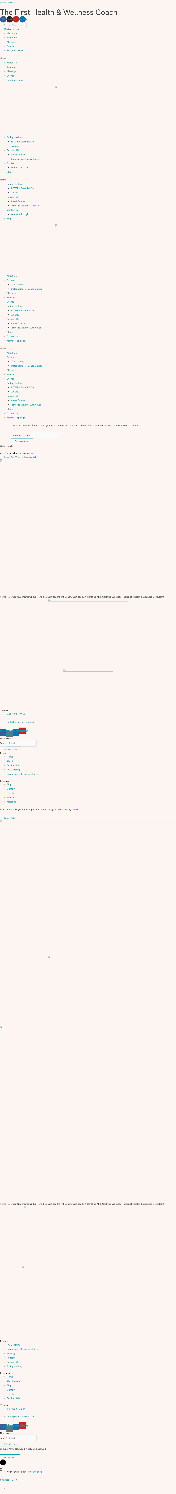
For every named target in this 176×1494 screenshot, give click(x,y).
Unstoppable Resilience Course (26, 288)
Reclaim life (13, 150)
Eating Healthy (14, 137)
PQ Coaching (17, 284)
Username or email (20, 435)
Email (3, 743)
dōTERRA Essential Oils (22, 141)
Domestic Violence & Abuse (24, 158)
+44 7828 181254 (16, 714)
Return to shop (34, 1471)
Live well (14, 145)
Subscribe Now (10, 749)
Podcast (11, 297)
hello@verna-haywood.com (21, 721)
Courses (11, 280)
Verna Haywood (8, 2)
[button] (88, 58)
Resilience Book (15, 50)
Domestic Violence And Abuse (25, 327)
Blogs (9, 171)
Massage (11, 41)
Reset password (21, 441)
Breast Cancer (17, 154)
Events (10, 46)
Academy (12, 37)
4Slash (75, 809)
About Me (12, 33)
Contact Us (12, 163)
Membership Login (19, 167)
